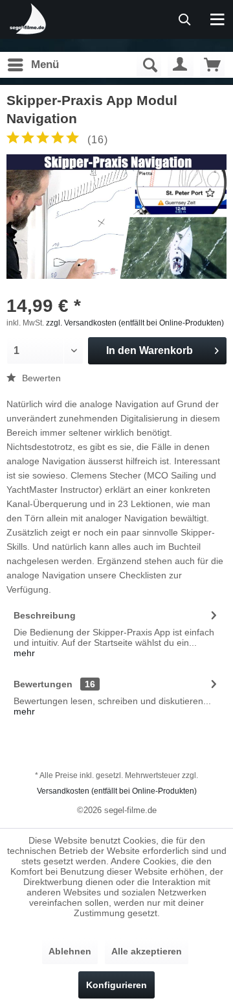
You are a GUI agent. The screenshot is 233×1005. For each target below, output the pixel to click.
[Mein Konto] (181, 65)
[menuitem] (32, 65)
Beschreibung (45, 615)
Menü (45, 64)
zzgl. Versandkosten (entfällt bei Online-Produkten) (135, 322)
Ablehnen (70, 951)
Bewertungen (43, 684)
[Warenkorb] (212, 65)
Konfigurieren (116, 985)
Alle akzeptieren (146, 951)
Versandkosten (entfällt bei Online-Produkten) (117, 791)
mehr (24, 653)
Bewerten (40, 378)
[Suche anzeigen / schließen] (149, 65)
